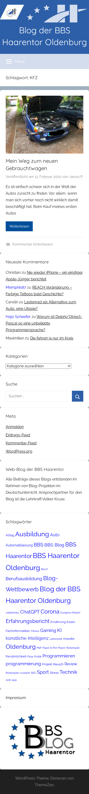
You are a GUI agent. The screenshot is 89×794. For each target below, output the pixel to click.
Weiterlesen (19, 226)
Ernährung (58, 622)
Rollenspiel (12, 672)
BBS (38, 545)
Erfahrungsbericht (27, 621)
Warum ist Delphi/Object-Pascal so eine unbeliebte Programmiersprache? (44, 323)
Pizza (30, 656)
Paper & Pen (49, 647)
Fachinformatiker (18, 631)
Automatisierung (19, 545)
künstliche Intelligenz (27, 638)
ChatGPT (30, 612)
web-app (11, 679)
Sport (43, 672)
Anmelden (15, 427)
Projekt (47, 664)
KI (59, 630)
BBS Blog (54, 544)
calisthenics (12, 612)
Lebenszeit (56, 638)
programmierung (23, 663)
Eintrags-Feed (18, 435)
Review (71, 664)
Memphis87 (16, 287)
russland (25, 672)
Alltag (10, 535)
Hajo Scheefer (18, 316)
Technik (68, 672)
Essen (71, 622)
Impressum (16, 697)
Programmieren (58, 655)
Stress (54, 672)
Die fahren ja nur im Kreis (51, 338)
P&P (39, 647)
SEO (33, 672)
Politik (38, 656)
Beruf (44, 569)
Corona (50, 611)
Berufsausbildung (24, 578)
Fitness (35, 631)
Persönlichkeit (16, 656)
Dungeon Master (70, 612)
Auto (55, 534)
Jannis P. (76, 177)
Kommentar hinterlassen (32, 244)
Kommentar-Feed (21, 443)
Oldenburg (21, 646)
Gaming (48, 630)
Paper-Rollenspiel (69, 647)
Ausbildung (32, 534)
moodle (69, 638)
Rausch (58, 664)
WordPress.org (19, 451)
